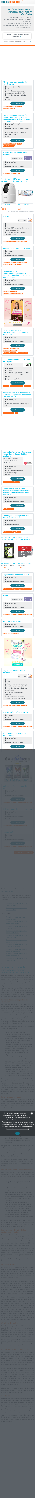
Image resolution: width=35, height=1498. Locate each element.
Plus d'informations (17, 103)
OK (17, 1133)
